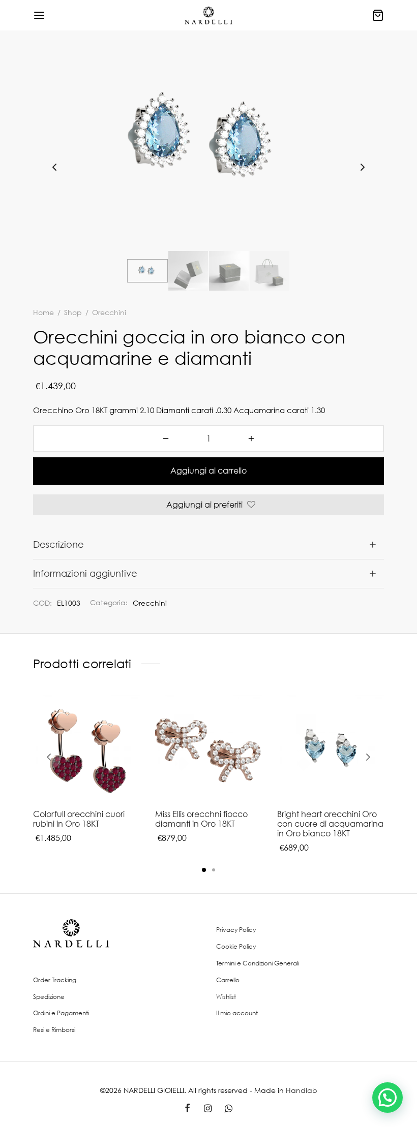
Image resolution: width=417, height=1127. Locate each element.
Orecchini (150, 603)
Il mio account (237, 1013)
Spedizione (49, 996)
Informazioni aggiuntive (85, 573)
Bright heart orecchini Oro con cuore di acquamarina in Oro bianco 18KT (330, 823)
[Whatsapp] (228, 1108)
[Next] (368, 757)
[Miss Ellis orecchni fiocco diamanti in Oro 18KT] (208, 748)
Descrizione (58, 544)
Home (43, 312)
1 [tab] (204, 870)
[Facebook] (187, 1108)
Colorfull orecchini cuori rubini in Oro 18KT (79, 819)
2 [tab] (213, 869)
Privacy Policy (236, 929)
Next (362, 167)
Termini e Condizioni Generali (257, 963)
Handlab (301, 1090)
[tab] (208, 544)
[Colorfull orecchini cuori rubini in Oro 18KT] (86, 748)
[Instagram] (207, 1108)
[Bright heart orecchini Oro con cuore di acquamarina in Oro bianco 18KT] (330, 748)
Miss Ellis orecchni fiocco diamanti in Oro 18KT (201, 819)
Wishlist (226, 996)
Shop (73, 312)
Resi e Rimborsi (54, 1030)
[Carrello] (378, 15)
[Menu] (39, 15)
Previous (54, 167)
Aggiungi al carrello (208, 470)
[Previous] (49, 757)
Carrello (228, 980)
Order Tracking (54, 980)
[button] (387, 1097)
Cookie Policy (236, 946)
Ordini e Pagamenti (61, 1013)
